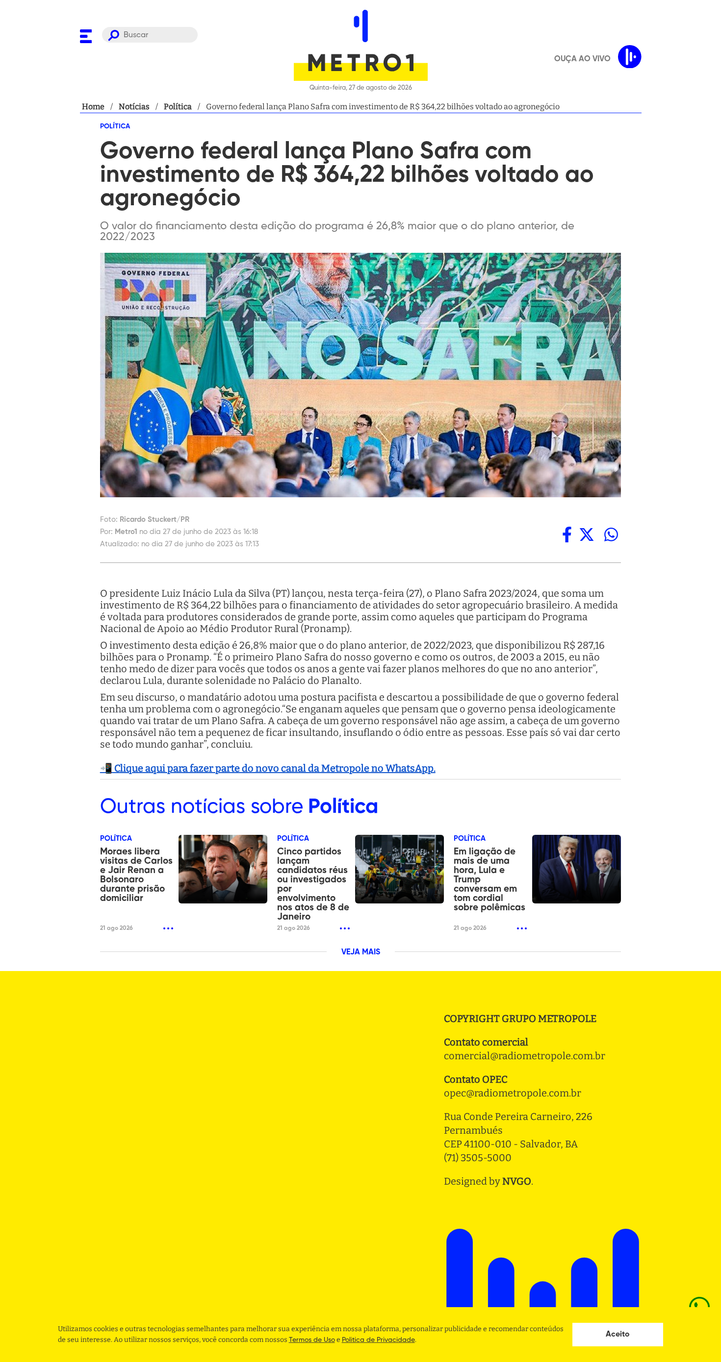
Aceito (618, 1334)
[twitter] (586, 534)
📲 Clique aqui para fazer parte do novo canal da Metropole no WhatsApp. (268, 768)
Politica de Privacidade (378, 1340)
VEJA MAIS (360, 952)
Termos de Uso (312, 1340)
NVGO (516, 1181)
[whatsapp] (611, 534)
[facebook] (567, 534)
